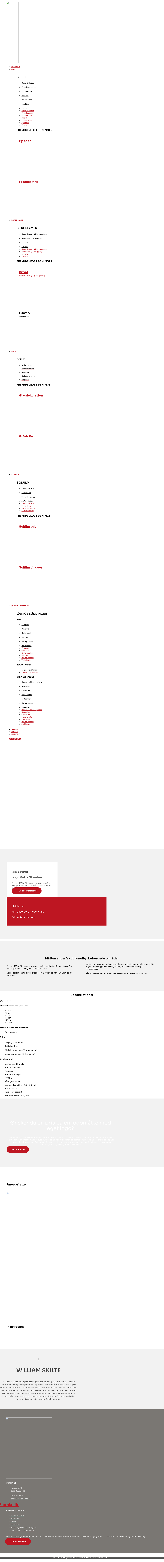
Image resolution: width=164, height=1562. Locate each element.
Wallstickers (26, 646)
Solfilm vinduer (27, 501)
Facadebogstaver (28, 87)
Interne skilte (26, 100)
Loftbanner (25, 699)
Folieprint (25, 624)
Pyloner (24, 108)
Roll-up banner (27, 641)
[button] (78, 69)
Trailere (24, 247)
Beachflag (25, 686)
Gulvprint (25, 629)
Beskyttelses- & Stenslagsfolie (34, 234)
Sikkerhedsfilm (27, 488)
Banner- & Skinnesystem (31, 682)
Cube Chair (26, 690)
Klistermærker (27, 633)
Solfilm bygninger (28, 497)
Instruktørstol (26, 694)
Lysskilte (25, 104)
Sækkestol (25, 707)
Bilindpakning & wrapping (31, 238)
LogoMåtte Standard (30, 670)
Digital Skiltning (27, 83)
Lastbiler (25, 242)
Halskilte (24, 95)
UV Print (24, 637)
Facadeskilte (26, 91)
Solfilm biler (26, 493)
